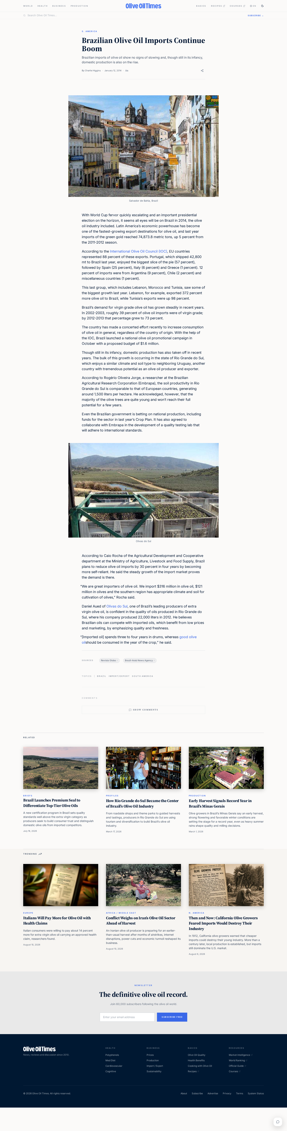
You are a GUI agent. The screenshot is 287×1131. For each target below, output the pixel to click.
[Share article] (202, 71)
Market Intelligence (239, 1054)
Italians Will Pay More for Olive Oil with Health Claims (57, 920)
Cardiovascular (113, 1065)
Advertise (213, 1093)
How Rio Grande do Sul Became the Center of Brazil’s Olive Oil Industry (142, 803)
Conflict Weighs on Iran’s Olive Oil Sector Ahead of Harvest (140, 920)
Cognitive (110, 1071)
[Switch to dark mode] (262, 6)
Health (42, 6)
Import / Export (155, 1065)
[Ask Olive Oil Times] (278, 1122)
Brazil (101, 676)
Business (59, 6)
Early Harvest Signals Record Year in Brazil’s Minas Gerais (220, 803)
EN (254, 6)
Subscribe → (256, 15)
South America (142, 676)
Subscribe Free (172, 1017)
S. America (89, 31)
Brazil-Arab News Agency (139, 660)
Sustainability (154, 1071)
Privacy (227, 1093)
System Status (256, 1093)
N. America (196, 913)
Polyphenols (112, 1054)
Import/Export (119, 676)
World (28, 6)
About (184, 1093)
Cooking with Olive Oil (200, 1065)
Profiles (112, 795)
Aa (126, 70)
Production (79, 6)
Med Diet (110, 1060)
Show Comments (145, 709)
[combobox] (135, 15)
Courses (236, 6)
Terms (239, 1093)
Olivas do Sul (116, 606)
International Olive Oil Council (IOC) (138, 251)
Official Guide (236, 1065)
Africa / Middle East (121, 913)
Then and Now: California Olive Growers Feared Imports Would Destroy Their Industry (223, 923)
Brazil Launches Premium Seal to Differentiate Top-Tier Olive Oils (51, 802)
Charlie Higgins (93, 70)
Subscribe (197, 1093)
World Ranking (237, 1060)
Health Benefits (196, 1060)
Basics (201, 6)
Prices (150, 1054)
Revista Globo (108, 660)
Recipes (216, 6)
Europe (28, 913)
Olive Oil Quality (196, 1054)
